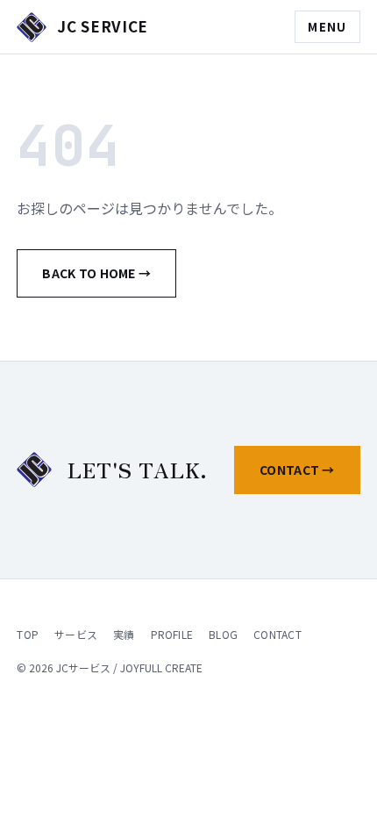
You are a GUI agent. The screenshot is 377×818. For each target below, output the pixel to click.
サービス (75, 634)
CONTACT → (297, 469)
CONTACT (277, 634)
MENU (327, 26)
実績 (123, 634)
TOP (28, 634)
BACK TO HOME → (96, 273)
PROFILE (172, 634)
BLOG (223, 634)
